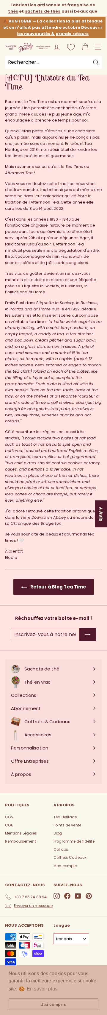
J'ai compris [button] (53, 1004)
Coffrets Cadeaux (70, 857)
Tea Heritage (65, 817)
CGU (9, 825)
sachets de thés (43, 11)
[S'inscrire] (87, 634)
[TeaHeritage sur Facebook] (67, 896)
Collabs (61, 849)
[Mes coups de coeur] (71, 47)
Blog (58, 833)
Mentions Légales (21, 833)
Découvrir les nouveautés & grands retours (59, 31)
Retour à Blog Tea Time (57, 587)
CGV (9, 817)
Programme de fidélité (74, 841)
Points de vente (67, 825)
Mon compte (65, 865)
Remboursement (20, 841)
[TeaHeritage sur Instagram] (57, 896)
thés (13, 11)
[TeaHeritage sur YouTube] (78, 896)
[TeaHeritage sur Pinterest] (89, 896)
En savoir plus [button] (42, 988)
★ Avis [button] (101, 513)
